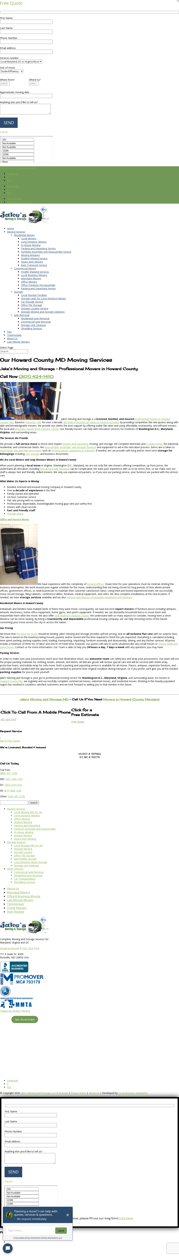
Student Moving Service (34, 258)
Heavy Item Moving (25, 838)
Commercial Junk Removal (36, 321)
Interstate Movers (31, 278)
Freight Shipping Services (35, 271)
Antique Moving (23, 835)
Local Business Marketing (132, 1093)
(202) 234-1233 (13, 784)
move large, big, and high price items (21, 450)
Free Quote (77, 721)
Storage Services (16, 842)
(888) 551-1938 (8, 773)
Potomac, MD (33, 422)
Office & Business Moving (23, 896)
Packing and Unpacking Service (38, 248)
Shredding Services (31, 328)
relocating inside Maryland (54, 468)
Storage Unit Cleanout (33, 325)
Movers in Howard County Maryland (131, 699)
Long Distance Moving (27, 815)
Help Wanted (14, 198)
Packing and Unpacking (27, 825)
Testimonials (14, 335)
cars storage (32, 453)
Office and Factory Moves (14, 519)
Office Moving (22, 818)
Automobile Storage (25, 858)
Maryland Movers (18, 892)
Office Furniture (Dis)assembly (38, 285)
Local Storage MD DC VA (28, 845)
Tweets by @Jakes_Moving (15, 1011)
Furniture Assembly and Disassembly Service (46, 251)
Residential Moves (24, 235)
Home (10, 228)
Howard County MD (11, 681)
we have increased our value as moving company (91, 422)
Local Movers (28, 238)
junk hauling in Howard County (72, 615)
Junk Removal (21, 315)
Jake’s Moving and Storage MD (44, 699)
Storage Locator (23, 852)
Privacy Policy (78, 1093)
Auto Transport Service (34, 265)
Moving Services (16, 231)
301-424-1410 (8, 719)
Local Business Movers (34, 275)
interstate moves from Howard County (37, 429)
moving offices (95, 584)
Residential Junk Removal (35, 318)
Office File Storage (31, 305)
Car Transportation (24, 878)
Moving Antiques (30, 255)
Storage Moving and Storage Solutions (43, 311)
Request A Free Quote (19, 202)
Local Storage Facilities (34, 295)
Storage (18, 291)
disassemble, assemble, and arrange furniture (70, 447)
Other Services (15, 868)
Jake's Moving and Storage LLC (38, 1093)
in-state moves (154, 444)
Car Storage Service (32, 301)
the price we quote (27, 633)
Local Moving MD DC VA (28, 812)
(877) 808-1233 (12, 790)
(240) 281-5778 (16, 796)
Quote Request (17, 908)
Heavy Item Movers (32, 261)
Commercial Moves (25, 268)
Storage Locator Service (34, 308)
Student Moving (23, 822)
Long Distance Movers (34, 241)
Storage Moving (23, 848)
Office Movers (29, 281)
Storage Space (15, 513)
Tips (9, 331)
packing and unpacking (75, 444)
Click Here (126, 1218)
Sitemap (63, 1093)
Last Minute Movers (18, 341)
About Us (12, 338)
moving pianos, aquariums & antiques (73, 450)
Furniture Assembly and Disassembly (35, 828)
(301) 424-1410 (30, 948)
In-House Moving (30, 245)
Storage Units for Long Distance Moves (43, 298)
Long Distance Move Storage (30, 862)
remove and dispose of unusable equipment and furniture (99, 597)
